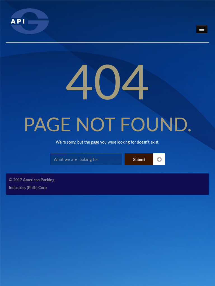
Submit (139, 159)
